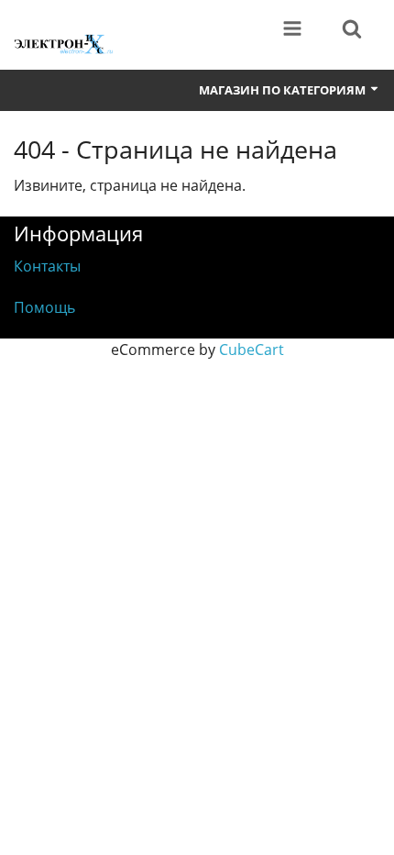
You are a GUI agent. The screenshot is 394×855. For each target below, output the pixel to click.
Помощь (44, 307)
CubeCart (251, 349)
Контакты (47, 266)
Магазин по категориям (283, 90)
